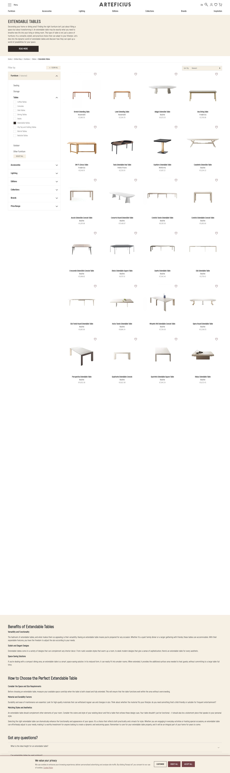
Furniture (11, 11)
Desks (19, 119)
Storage (16, 91)
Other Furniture (19, 151)
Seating (16, 85)
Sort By (186, 68)
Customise (160, 764)
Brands (184, 11)
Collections (149, 11)
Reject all (174, 764)
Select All (19, 156)
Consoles (20, 106)
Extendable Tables (23, 123)
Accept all (188, 764)
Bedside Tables (22, 135)
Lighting (82, 11)
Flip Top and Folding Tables (26, 127)
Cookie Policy (48, 767)
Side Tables (21, 110)
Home (10, 59)
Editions (115, 11)
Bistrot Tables (22, 131)
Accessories (47, 11)
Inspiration (218, 11)
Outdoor (16, 145)
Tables (34, 59)
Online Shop (18, 59)
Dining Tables (22, 114)
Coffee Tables (22, 102)
